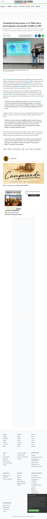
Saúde (32, 486)
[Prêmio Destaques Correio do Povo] (13, 247)
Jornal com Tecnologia (22, 501)
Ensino (32, 484)
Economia (19, 486)
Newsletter (5, 482)
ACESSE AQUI (34, 239)
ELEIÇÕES (15, 6)
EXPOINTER (21, 6)
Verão (32, 488)
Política (19, 484)
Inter (4, 499)
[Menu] (2, 1)
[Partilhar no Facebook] (36, 35)
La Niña (30, 81)
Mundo (33, 478)
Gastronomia (6, 505)
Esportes (33, 490)
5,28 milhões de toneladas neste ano (21, 86)
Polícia (18, 490)
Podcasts (19, 478)
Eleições (5, 480)
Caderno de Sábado (7, 507)
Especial (5, 509)
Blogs (4, 490)
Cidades (19, 488)
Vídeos (18, 480)
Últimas (4, 478)
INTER (32, 6)
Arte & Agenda (6, 501)
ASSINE (9, 6)
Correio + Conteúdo (21, 497)
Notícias (19, 482)
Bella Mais (5, 503)
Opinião (5, 486)
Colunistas (5, 488)
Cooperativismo (20, 499)
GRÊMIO (28, 6)
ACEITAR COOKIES (33, 510)
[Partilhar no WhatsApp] (42, 35)
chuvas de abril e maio (13, 79)
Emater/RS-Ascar (28, 83)
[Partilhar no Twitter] (39, 35)
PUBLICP (37, 6)
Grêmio (4, 497)
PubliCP (4, 484)
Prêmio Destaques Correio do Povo (32, 236)
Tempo (33, 482)
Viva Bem (19, 503)
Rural (2, 6)
